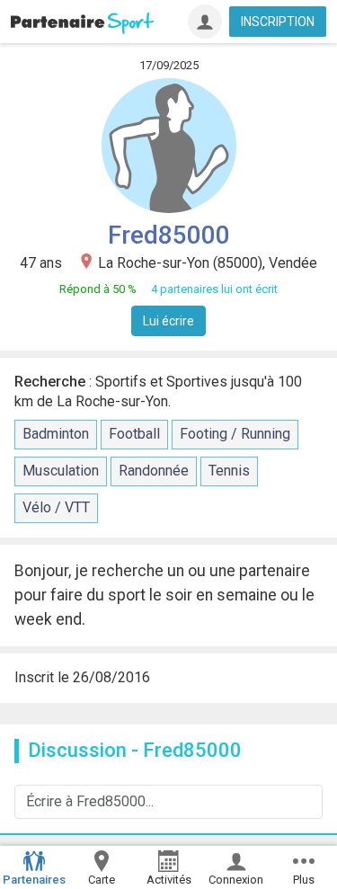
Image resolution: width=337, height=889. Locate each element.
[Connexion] (205, 21)
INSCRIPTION (278, 21)
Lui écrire (168, 321)
